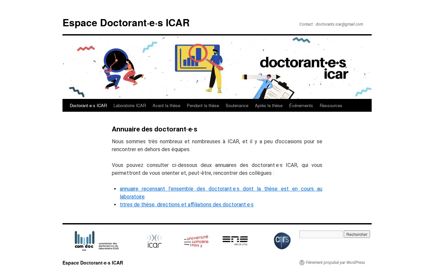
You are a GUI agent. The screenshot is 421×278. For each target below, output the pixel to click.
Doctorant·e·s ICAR (88, 105)
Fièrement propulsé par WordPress (335, 262)
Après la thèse (269, 105)
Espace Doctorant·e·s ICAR (126, 22)
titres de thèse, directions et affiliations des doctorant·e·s (187, 204)
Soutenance (237, 105)
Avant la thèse (166, 105)
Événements (301, 105)
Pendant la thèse (203, 105)
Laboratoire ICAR (129, 105)
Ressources (331, 105)
